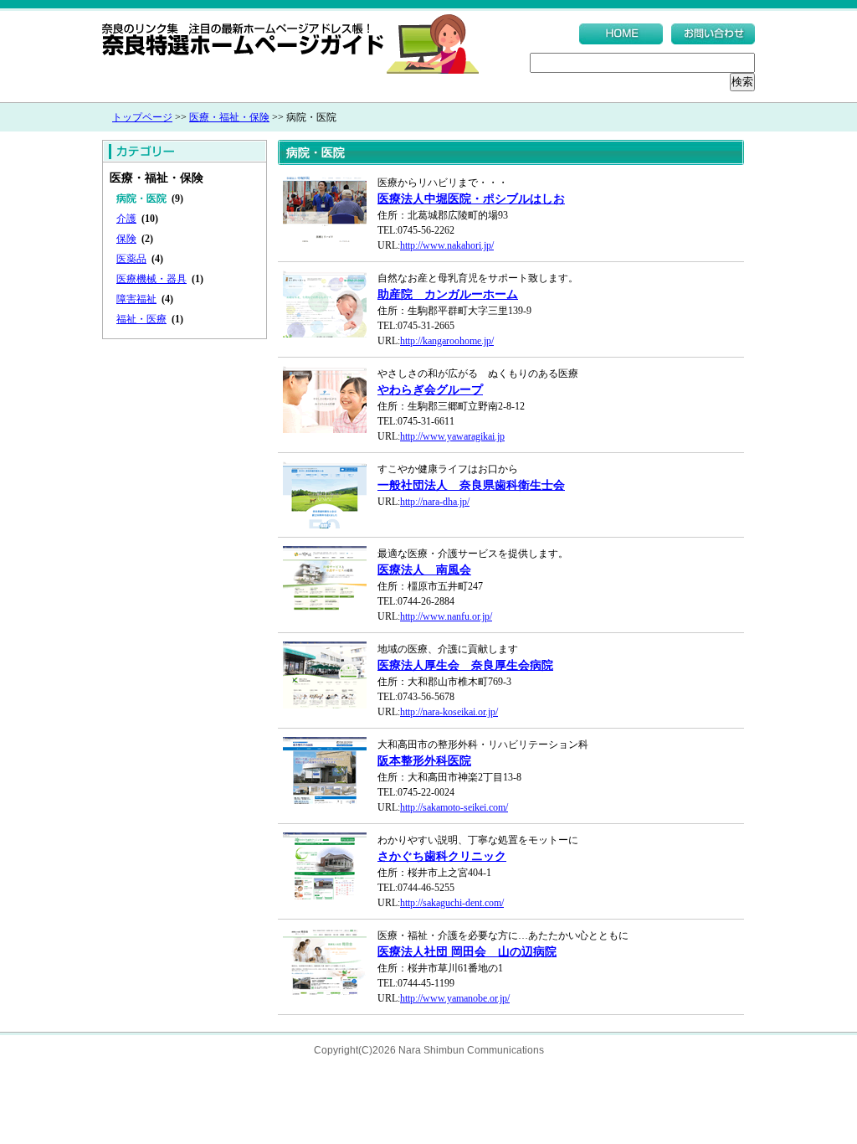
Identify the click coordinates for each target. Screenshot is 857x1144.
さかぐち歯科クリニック (441, 856)
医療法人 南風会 (424, 570)
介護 (126, 218)
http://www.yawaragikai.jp (452, 436)
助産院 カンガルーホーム (447, 294)
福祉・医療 (141, 319)
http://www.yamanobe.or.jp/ (455, 998)
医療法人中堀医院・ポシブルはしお (471, 199)
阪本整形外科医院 (424, 761)
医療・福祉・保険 (229, 117)
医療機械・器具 (151, 279)
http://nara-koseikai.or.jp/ (449, 712)
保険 (126, 239)
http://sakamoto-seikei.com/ (454, 807)
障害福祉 (136, 299)
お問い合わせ (713, 33)
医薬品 (131, 259)
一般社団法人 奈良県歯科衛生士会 (471, 485)
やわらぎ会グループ (430, 390)
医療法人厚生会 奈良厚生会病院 (465, 665)
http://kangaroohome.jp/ (447, 341)
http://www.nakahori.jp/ (447, 245)
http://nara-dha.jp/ (435, 502)
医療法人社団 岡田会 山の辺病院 (467, 952)
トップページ (142, 117)
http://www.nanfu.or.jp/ (446, 616)
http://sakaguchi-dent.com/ (452, 903)
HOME (621, 33)
